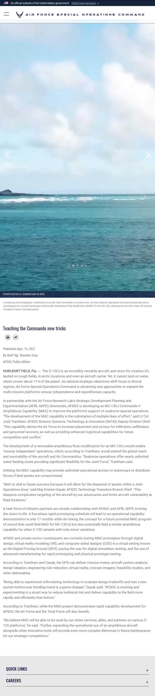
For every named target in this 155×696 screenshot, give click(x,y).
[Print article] (7, 337)
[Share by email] (15, 337)
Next (147, 155)
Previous (8, 155)
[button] (86, 3)
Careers (13, 680)
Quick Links (16, 669)
